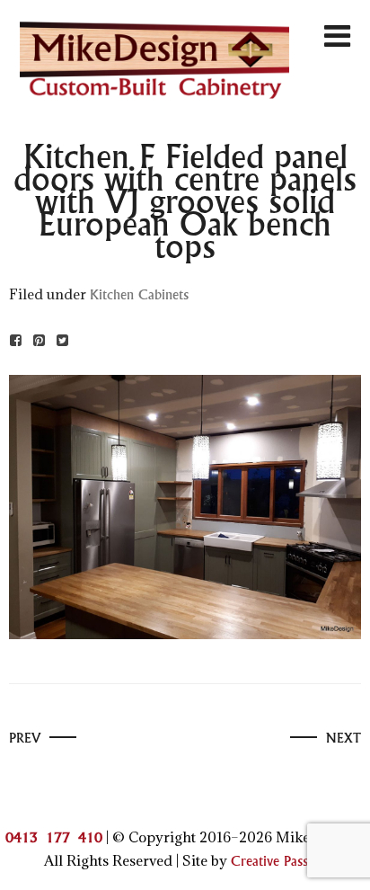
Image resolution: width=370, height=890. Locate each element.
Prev (24, 738)
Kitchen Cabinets (139, 295)
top (341, 860)
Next (343, 738)
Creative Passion (279, 861)
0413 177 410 (53, 838)
